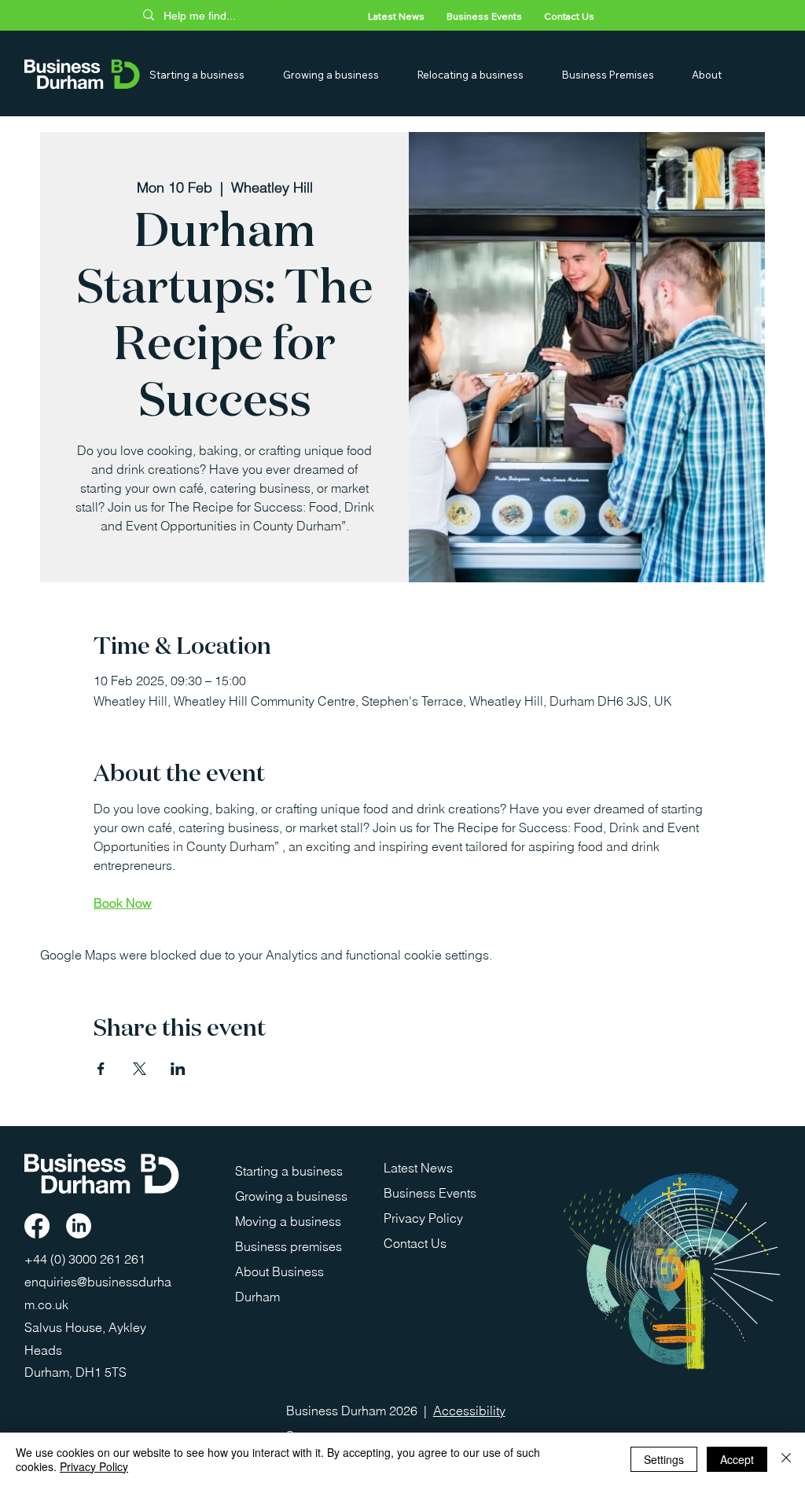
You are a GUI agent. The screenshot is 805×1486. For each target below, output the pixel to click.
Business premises (288, 1246)
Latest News (418, 1168)
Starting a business (289, 1171)
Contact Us (415, 1243)
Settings (664, 1459)
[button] (209, 75)
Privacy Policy (423, 1218)
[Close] (786, 1459)
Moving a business (288, 1221)
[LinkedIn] (78, 1225)
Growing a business (291, 1196)
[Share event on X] (139, 1068)
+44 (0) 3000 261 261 (86, 1259)
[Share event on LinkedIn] (178, 1068)
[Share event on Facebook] (101, 1068)
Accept (737, 1459)
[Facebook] (37, 1225)
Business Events (430, 1193)
